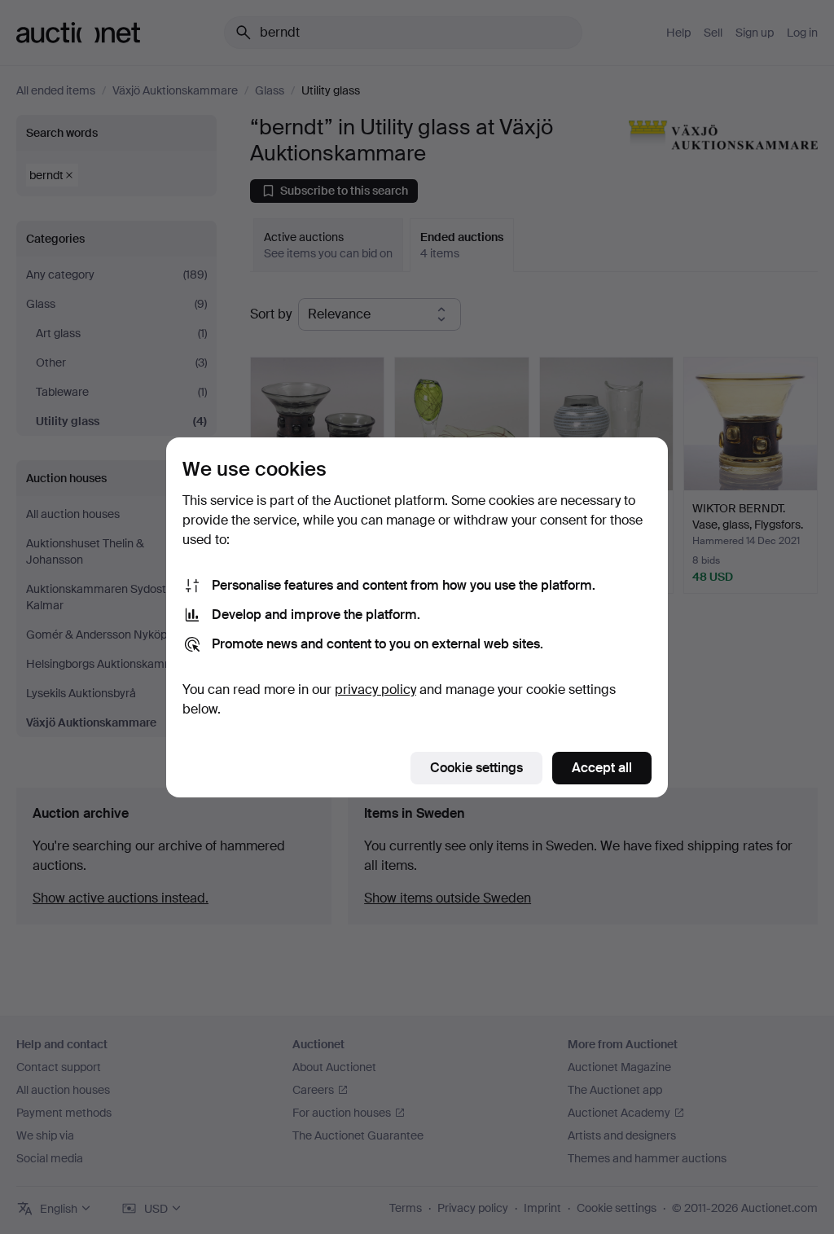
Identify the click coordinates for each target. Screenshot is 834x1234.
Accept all (602, 767)
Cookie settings (476, 767)
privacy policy (375, 689)
